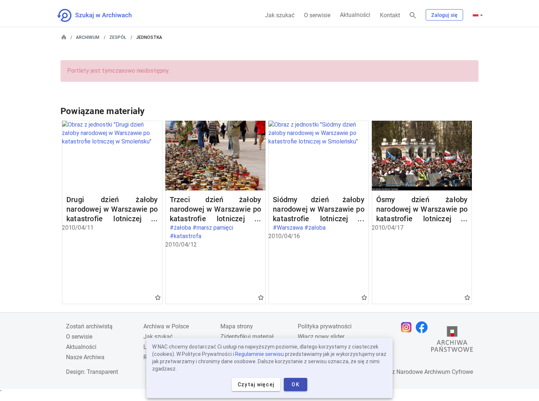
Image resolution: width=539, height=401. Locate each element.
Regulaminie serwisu (259, 354)
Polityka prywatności (325, 326)
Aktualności (355, 14)
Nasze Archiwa (85, 357)
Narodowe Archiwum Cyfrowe (434, 371)
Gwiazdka (158, 297)
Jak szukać (279, 15)
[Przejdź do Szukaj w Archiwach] (101, 15)
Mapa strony (236, 326)
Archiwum (87, 37)
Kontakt (390, 15)
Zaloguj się (444, 15)
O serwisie (317, 15)
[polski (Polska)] (478, 15)
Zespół (117, 37)
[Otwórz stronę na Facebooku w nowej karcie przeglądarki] (423, 327)
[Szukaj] (413, 15)
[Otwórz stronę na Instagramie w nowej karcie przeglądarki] (408, 327)
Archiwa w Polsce (166, 326)
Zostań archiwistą (89, 326)
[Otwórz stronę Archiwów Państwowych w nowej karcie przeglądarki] (452, 340)
